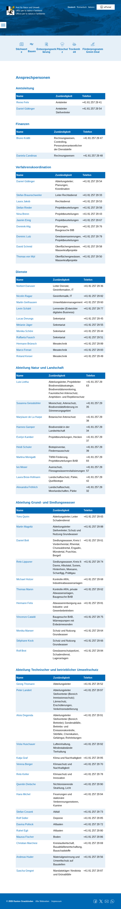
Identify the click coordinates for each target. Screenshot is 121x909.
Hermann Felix (24, 603)
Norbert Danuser (25, 286)
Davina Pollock (24, 824)
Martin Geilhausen (26, 302)
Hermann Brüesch (26, 343)
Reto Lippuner (24, 561)
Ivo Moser (21, 467)
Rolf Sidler (22, 818)
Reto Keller (22, 774)
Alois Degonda (24, 715)
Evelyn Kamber (25, 437)
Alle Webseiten (42, 901)
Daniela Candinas (26, 155)
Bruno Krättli (23, 138)
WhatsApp (112, 901)
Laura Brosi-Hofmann (28, 477)
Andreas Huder (24, 857)
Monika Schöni (24, 331)
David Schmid (24, 246)
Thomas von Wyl (25, 256)
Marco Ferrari (23, 350)
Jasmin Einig (23, 220)
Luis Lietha (22, 382)
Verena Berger (24, 764)
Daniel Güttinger (25, 108)
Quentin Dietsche (26, 784)
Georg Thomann (25, 684)
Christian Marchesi (26, 843)
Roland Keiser (24, 356)
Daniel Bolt (22, 540)
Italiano (91, 7)
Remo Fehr (22, 102)
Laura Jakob (23, 201)
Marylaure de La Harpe (29, 417)
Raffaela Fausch (25, 337)
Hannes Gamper (25, 427)
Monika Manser (25, 630)
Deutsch (71, 7)
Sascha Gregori (25, 870)
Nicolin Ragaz (24, 296)
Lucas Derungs (24, 318)
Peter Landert (24, 690)
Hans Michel (23, 794)
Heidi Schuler (24, 447)
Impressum (56, 901)
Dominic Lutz (23, 236)
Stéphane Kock (25, 640)
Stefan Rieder (24, 207)
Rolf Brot (21, 650)
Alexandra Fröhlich (27, 487)
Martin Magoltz (24, 526)
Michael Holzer (24, 579)
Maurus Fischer (25, 837)
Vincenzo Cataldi (26, 617)
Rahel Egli (22, 830)
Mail (106, 901)
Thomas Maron (24, 589)
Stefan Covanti (24, 811)
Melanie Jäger (24, 325)
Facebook (95, 901)
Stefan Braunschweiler (29, 195)
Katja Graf (22, 758)
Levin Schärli (23, 308)
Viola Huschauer (25, 744)
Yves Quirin (22, 516)
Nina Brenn (22, 214)
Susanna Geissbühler (28, 403)
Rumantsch (82, 7)
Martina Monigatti (26, 457)
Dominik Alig (23, 226)
